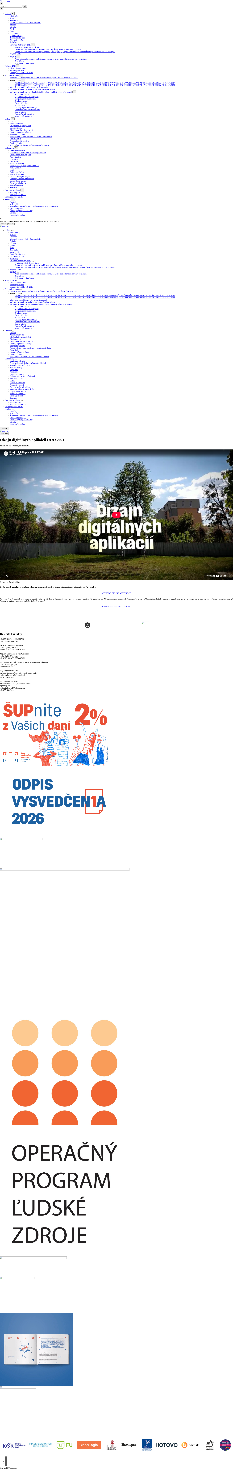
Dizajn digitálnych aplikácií (25, 99)
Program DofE (15, 54)
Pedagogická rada (16, 168)
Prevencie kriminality (18, 183)
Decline (11, 224)
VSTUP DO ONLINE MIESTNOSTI (116, 593)
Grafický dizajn (20, 105)
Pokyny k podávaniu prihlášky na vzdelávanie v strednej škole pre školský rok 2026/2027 (44, 78)
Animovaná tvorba (22, 94)
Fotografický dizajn (22, 103)
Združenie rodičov (17, 40)
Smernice (13, 187)
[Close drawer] (1, 9)
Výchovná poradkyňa (18, 208)
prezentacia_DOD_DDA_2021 (111, 606)
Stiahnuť (127, 606)
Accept (3, 224)
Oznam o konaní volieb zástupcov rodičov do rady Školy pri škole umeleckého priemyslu (49, 49)
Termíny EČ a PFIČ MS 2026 (21, 73)
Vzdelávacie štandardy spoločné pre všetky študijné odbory (32, 89)
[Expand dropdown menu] (13, 13)
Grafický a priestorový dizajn (26, 107)
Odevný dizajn (20, 112)
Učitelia (13, 27)
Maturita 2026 (10, 66)
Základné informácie (17, 68)
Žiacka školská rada (17, 38)
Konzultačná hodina (17, 215)
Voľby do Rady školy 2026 (20, 45)
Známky (13, 25)
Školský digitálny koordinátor (21, 211)
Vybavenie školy (16, 36)
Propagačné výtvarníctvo (24, 114)
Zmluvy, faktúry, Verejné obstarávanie (24, 166)
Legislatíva (14, 159)
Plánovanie (14, 161)
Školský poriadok (16, 185)
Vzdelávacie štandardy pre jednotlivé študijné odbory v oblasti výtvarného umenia (41, 92)
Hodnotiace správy (17, 163)
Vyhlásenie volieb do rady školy (27, 47)
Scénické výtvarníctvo (23, 116)
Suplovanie (14, 20)
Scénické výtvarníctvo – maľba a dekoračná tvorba (29, 145)
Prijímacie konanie (12, 75)
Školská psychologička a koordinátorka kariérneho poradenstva (34, 206)
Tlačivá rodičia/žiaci (17, 172)
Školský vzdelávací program (20, 155)
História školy (15, 16)
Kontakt (8, 199)
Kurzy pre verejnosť (12, 190)
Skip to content (6, 1)
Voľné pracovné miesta (14, 197)
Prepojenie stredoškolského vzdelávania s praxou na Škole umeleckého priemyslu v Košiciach (51, 59)
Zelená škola (19, 61)
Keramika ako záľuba (18, 195)
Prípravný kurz (15, 192)
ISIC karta (14, 33)
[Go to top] (1, 219)
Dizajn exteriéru (21, 101)
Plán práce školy (16, 157)
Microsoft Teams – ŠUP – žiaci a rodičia (25, 23)
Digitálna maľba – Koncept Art (26, 97)
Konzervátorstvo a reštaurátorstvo (27, 110)
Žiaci (12, 31)
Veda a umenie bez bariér (24, 63)
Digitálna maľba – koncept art (21, 130)
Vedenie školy (15, 204)
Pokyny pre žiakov (17, 70)
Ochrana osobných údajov (20, 176)
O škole (8, 14)
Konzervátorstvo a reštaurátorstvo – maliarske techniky (31, 137)
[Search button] (25, 6)
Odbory (8, 119)
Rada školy (14, 42)
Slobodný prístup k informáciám (22, 179)
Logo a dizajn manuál (18, 181)
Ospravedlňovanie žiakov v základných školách (28, 153)
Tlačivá (12, 170)
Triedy (12, 29)
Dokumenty (9, 148)
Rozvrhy (13, 18)
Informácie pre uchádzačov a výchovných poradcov (29, 87)
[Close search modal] (1, 3)
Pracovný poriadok (17, 174)
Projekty (13, 56)
